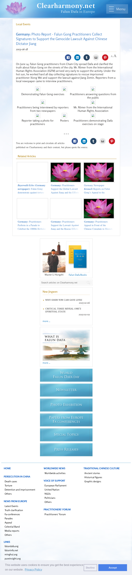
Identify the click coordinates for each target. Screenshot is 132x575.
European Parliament (56, 485)
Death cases (11, 481)
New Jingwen (50, 291)
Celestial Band (12, 526)
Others (8, 493)
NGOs (48, 493)
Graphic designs (92, 481)
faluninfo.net (11, 550)
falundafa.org (11, 546)
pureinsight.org (13, 558)
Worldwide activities (55, 473)
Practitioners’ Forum (55, 514)
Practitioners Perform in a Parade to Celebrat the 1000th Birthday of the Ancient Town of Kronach (32, 229)
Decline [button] (90, 567)
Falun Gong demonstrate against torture (31, 189)
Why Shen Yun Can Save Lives (63, 300)
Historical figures (93, 477)
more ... (46, 321)
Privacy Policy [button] (33, 569)
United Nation (52, 489)
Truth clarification (14, 510)
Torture (8, 485)
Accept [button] (113, 567)
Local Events (23, 24)
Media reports (12, 530)
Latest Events (11, 506)
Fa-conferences (12, 514)
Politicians (50, 497)
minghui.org (11, 554)
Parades (9, 518)
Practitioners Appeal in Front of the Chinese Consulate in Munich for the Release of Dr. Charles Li (98, 229)
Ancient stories (92, 473)
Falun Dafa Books (78, 274)
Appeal (8, 522)
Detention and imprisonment (20, 489)
